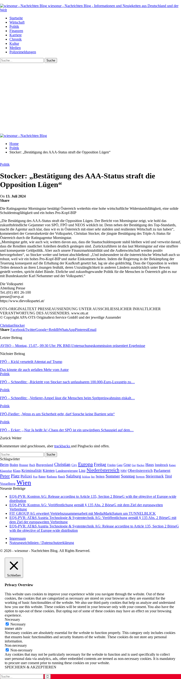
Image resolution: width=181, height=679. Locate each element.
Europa (85, 464)
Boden (14, 465)
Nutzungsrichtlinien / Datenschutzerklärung (41, 543)
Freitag (100, 464)
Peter (5, 475)
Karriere (15, 35)
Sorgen (140, 476)
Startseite (16, 18)
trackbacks (62, 446)
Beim (4, 464)
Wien (23, 482)
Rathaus (52, 476)
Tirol (168, 476)
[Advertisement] (90, 98)
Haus (149, 464)
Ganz (120, 465)
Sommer (113, 476)
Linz (82, 471)
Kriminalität (31, 470)
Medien (15, 48)
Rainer (42, 476)
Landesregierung (67, 471)
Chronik (15, 39)
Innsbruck (161, 465)
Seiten (100, 476)
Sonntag (128, 476)
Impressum (17, 538)
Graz (127, 465)
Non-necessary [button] (16, 645)
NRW (123, 471)
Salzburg (73, 476)
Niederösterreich (102, 470)
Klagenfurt (6, 471)
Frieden (111, 465)
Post (35, 476)
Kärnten (49, 471)
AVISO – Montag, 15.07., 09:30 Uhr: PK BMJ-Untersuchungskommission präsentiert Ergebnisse (72, 346)
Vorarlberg (8, 484)
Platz (15, 475)
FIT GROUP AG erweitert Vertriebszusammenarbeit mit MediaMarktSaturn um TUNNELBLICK (82, 513)
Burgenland (44, 465)
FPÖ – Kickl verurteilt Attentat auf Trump (31, 362)
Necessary (18, 624)
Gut (134, 465)
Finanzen (16, 31)
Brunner (23, 465)
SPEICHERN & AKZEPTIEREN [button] (30, 667)
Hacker (140, 465)
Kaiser (172, 465)
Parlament (162, 470)
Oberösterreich (140, 470)
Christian (6, 325)
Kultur (14, 43)
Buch (32, 465)
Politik (14, 27)
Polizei (26, 476)
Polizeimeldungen (22, 52)
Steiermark (155, 476)
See (93, 476)
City (74, 465)
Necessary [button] (12, 619)
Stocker (19, 325)
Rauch (61, 476)
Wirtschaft (17, 22)
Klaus (17, 471)
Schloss (86, 476)
